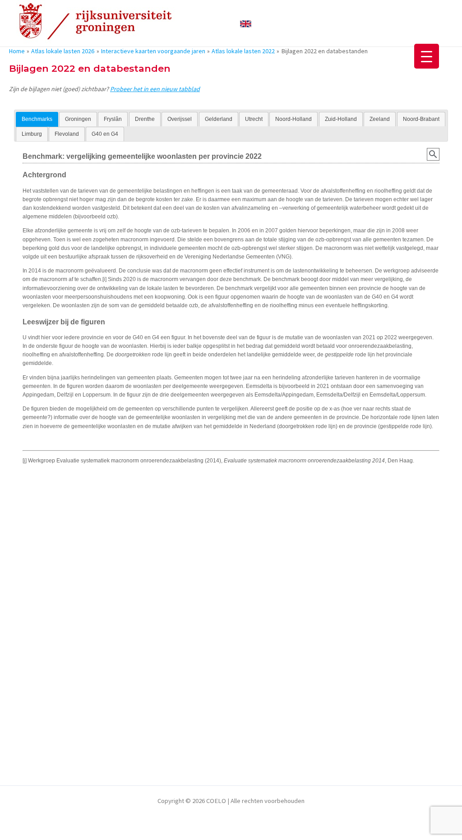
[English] (245, 22)
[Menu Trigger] (426, 56)
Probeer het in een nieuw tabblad (155, 89)
